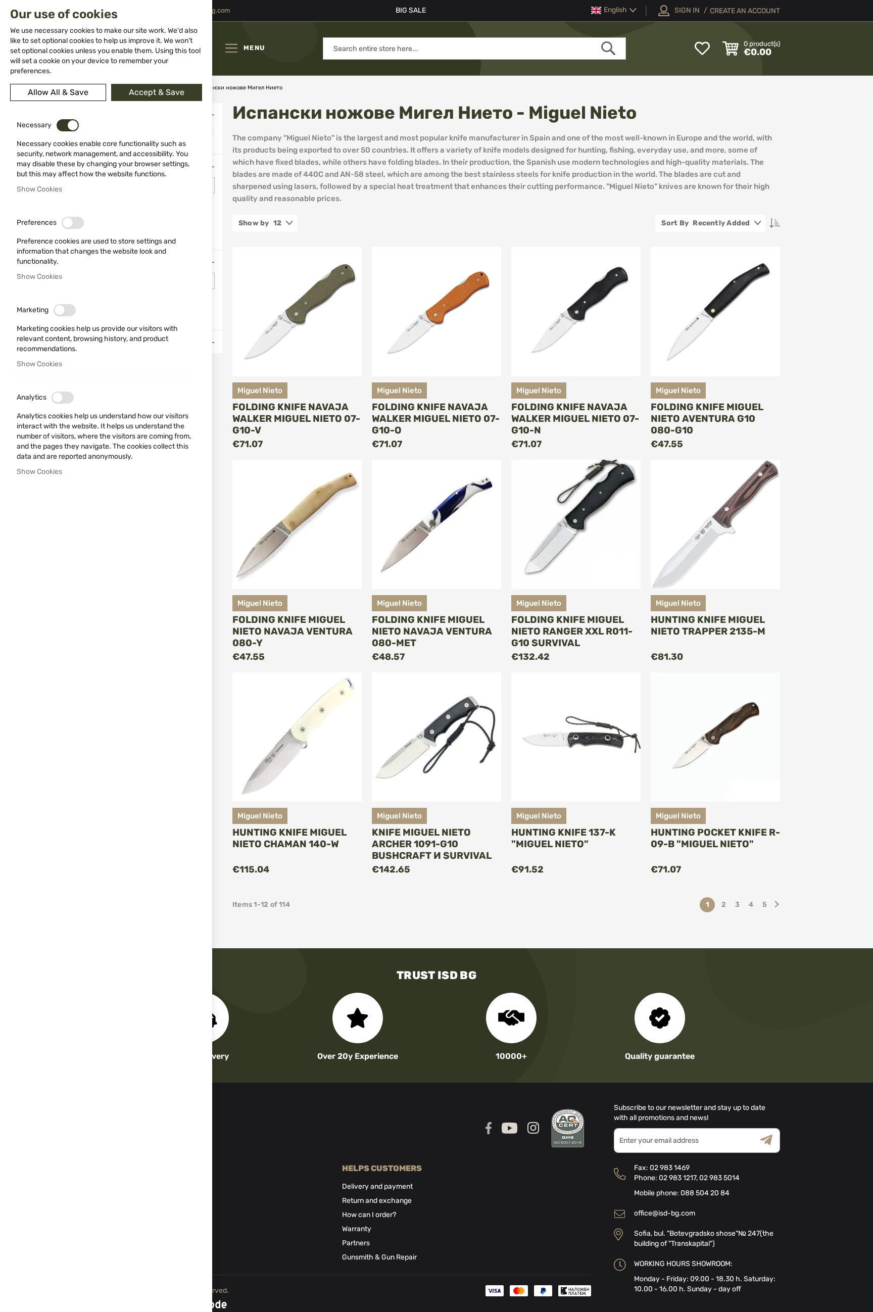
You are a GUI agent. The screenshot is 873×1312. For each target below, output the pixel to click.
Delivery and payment (377, 1186)
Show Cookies (39, 189)
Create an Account (745, 11)
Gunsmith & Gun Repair (379, 1257)
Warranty (356, 1229)
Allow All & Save (58, 92)
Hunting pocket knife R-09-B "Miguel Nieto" (715, 838)
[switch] (68, 125)
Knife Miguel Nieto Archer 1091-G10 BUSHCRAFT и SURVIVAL (432, 844)
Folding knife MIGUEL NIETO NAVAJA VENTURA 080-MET (432, 631)
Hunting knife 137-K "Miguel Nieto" (563, 838)
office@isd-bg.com (664, 1213)
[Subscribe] (770, 1140)
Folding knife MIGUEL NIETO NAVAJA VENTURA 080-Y (292, 631)
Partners (356, 1243)
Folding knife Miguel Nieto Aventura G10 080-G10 (707, 418)
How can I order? (369, 1214)
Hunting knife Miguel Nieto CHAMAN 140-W (289, 838)
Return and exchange (377, 1200)
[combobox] (474, 48)
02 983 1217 (677, 1178)
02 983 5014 (719, 1178)
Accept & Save (156, 92)
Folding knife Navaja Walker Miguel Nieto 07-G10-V (296, 418)
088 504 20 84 (705, 1193)
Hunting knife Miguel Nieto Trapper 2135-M (708, 625)
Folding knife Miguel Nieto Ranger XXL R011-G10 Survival (572, 631)
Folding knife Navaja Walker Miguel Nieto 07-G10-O (436, 418)
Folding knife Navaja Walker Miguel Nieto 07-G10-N (575, 418)
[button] (614, 10)
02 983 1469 (670, 1167)
